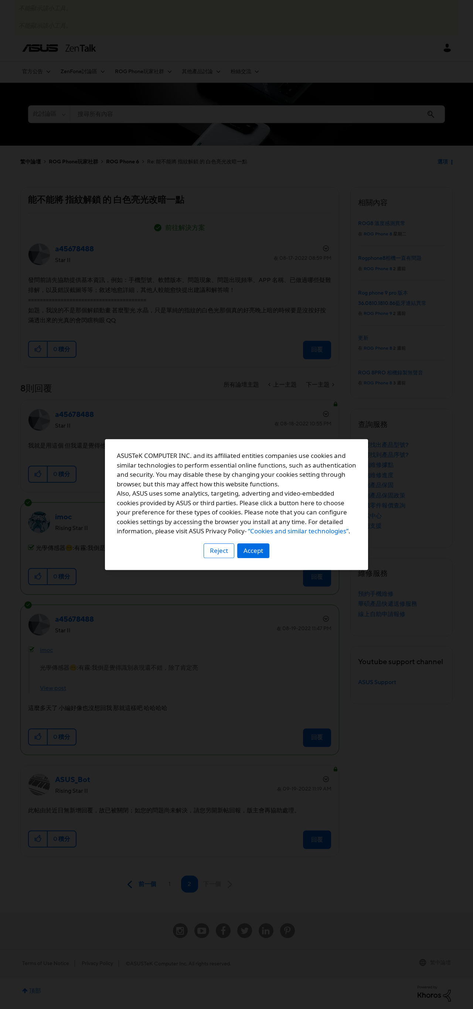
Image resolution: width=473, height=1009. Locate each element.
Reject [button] (219, 550)
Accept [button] (253, 550)
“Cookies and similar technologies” (298, 531)
